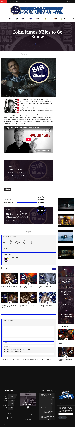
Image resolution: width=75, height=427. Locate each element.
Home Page (12, 1)
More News (27, 419)
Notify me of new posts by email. (14, 351)
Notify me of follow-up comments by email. (17, 349)
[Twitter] (67, 1)
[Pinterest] (73, 1)
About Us (29, 1)
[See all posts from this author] (6, 259)
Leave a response (13, 312)
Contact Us (35, 1)
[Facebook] (71, 1)
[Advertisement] (37, 378)
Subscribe (62, 417)
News (17, 1)
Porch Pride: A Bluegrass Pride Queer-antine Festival (27, 415)
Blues (4, 250)
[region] (66, 204)
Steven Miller (16, 257)
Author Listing (23, 1)
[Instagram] (69, 1)
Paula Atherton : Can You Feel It (27, 410)
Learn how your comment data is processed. (38, 359)
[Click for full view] (28, 77)
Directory (41, 1)
